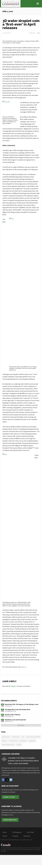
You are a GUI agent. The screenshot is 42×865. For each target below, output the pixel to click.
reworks (18, 744)
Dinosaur (4, 741)
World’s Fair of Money (12, 715)
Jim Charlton (23, 741)
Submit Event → (10, 797)
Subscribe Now (10, 820)
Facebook (3, 779)
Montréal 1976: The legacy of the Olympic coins (21, 704)
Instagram (10, 779)
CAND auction (15, 737)
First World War (13, 741)
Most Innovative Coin (8, 744)
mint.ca (23, 667)
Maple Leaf (32, 741)
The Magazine (16, 832)
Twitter (6, 779)
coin (23, 737)
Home (5, 832)
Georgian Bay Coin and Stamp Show (17, 709)
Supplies (15, 836)
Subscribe (27, 836)
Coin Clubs (30, 832)
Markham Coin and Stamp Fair (15, 720)
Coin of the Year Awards (33, 737)
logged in (14, 686)
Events (5, 836)
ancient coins (6, 737)
